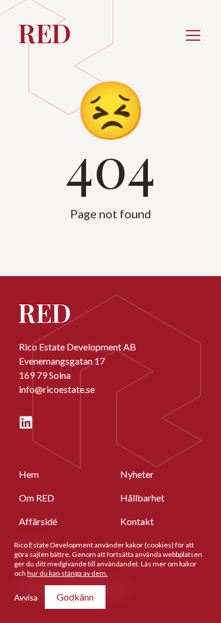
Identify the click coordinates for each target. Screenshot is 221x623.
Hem (29, 474)
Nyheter (137, 474)
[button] (193, 35)
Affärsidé (38, 521)
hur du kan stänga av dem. (67, 573)
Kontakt (137, 521)
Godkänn (75, 596)
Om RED (36, 497)
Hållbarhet (142, 497)
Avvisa (26, 597)
